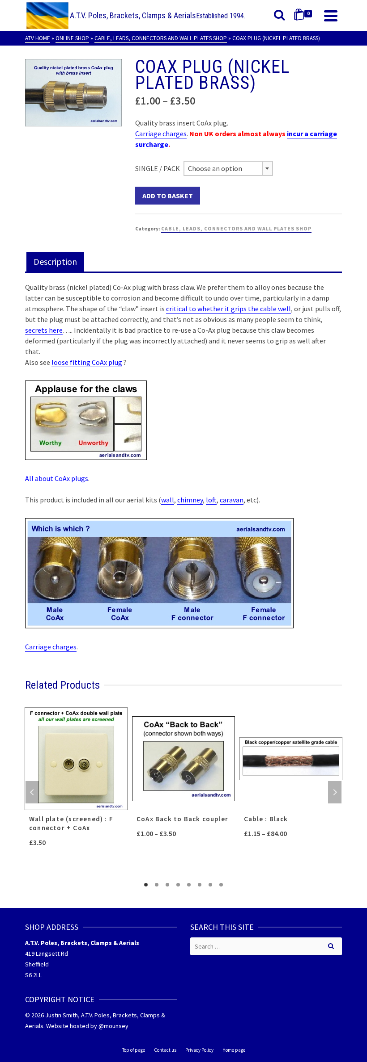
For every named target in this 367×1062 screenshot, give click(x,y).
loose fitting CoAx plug (86, 362)
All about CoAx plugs (56, 478)
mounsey (116, 1026)
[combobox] (228, 168)
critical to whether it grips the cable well (228, 308)
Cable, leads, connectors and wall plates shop (236, 228)
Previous (32, 792)
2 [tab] (156, 884)
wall (167, 499)
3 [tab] (167, 884)
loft (211, 499)
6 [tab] (199, 884)
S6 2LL (33, 975)
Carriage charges (161, 133)
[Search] (279, 15)
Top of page (133, 1050)
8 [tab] (221, 884)
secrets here (44, 330)
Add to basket (167, 195)
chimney (190, 499)
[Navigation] (331, 15)
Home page (233, 1050)
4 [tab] (178, 884)
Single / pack (157, 168)
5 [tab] (188, 884)
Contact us (165, 1050)
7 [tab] (210, 884)
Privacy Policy (199, 1050)
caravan (231, 499)
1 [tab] (145, 884)
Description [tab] (55, 261)
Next (334, 792)
